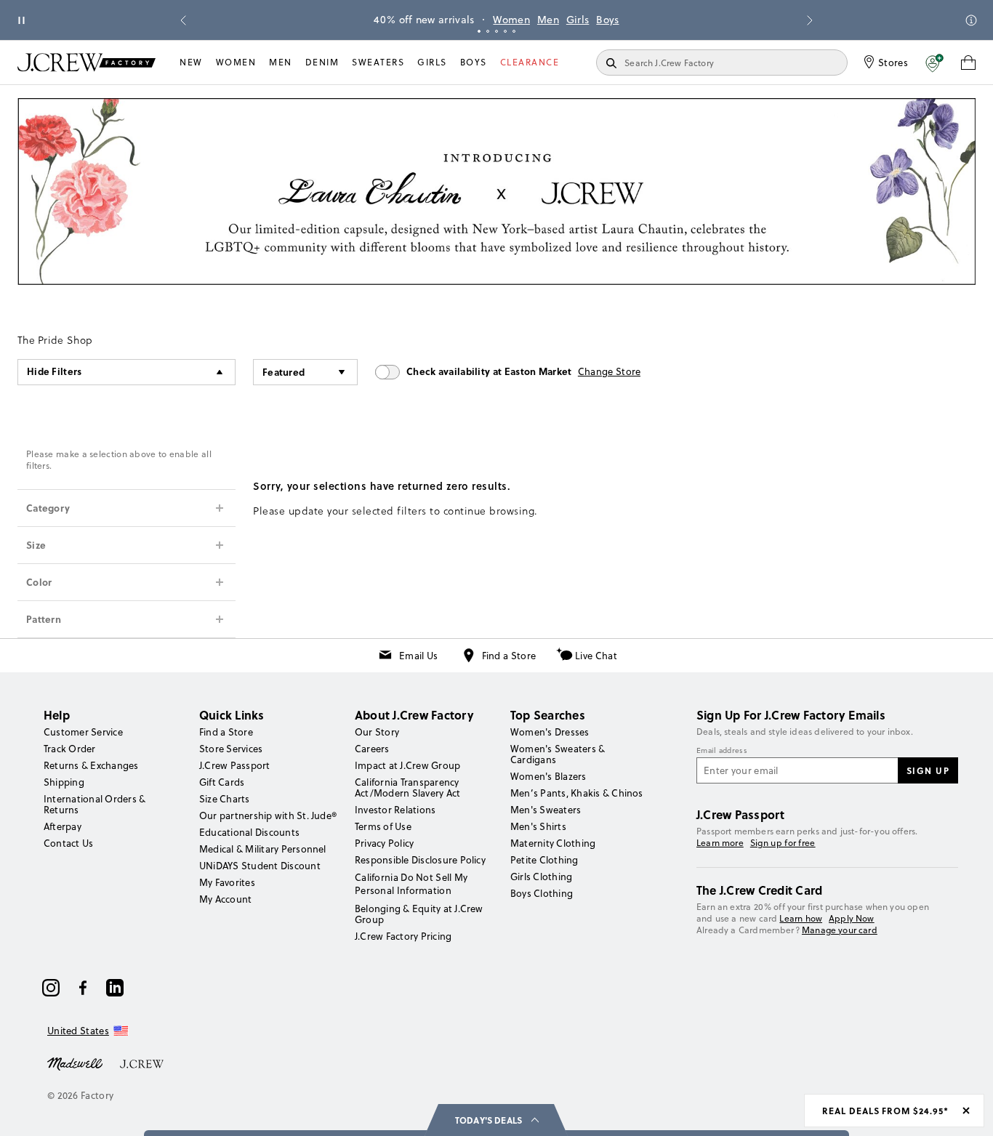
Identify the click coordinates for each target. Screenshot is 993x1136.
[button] (934, 62)
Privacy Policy (384, 843)
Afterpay (62, 826)
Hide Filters (54, 371)
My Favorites (227, 882)
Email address (721, 750)
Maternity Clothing (552, 843)
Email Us (418, 655)
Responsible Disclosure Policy (420, 859)
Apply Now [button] (852, 918)
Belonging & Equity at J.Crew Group (419, 914)
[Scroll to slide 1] (479, 31)
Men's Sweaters (545, 809)
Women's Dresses (550, 731)
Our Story (377, 731)
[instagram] (51, 988)
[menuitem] (191, 62)
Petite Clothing (544, 859)
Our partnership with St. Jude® (268, 815)
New (191, 62)
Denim (322, 62)
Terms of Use (383, 826)
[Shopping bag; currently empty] (968, 62)
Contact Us (68, 843)
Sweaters (378, 62)
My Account (225, 899)
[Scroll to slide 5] (513, 31)
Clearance (530, 62)
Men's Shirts (538, 826)
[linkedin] (115, 988)
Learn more (720, 843)
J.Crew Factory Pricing (403, 936)
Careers (372, 748)
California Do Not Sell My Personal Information (411, 884)
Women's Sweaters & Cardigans (557, 754)
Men (548, 19)
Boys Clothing (541, 893)
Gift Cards (221, 782)
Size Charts (224, 798)
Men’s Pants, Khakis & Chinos (576, 792)
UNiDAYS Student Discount (260, 865)
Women (511, 19)
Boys (607, 19)
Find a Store (509, 655)
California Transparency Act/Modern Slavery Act (407, 787)
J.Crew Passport (234, 765)
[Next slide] (810, 20)
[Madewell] (74, 1063)
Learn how (800, 918)
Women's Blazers (548, 776)
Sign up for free (783, 843)
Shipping (64, 782)
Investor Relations (395, 809)
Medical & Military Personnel (262, 848)
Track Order (70, 748)
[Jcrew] (142, 1063)
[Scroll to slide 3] (496, 31)
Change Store (609, 371)
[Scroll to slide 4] (505, 31)
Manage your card (839, 930)
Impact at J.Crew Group (407, 765)
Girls (578, 19)
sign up (928, 770)
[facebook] (83, 988)
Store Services (230, 748)
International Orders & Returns (94, 804)
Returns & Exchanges (91, 765)
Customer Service (83, 731)
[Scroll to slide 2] (487, 31)
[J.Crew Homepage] (86, 62)
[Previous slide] (183, 20)
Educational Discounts (249, 832)
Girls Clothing (541, 876)
